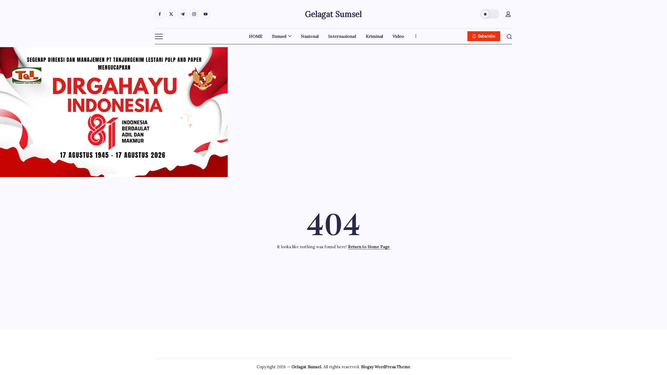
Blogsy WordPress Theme (385, 366)
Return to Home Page (369, 246)
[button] (489, 14)
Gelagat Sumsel (333, 14)
